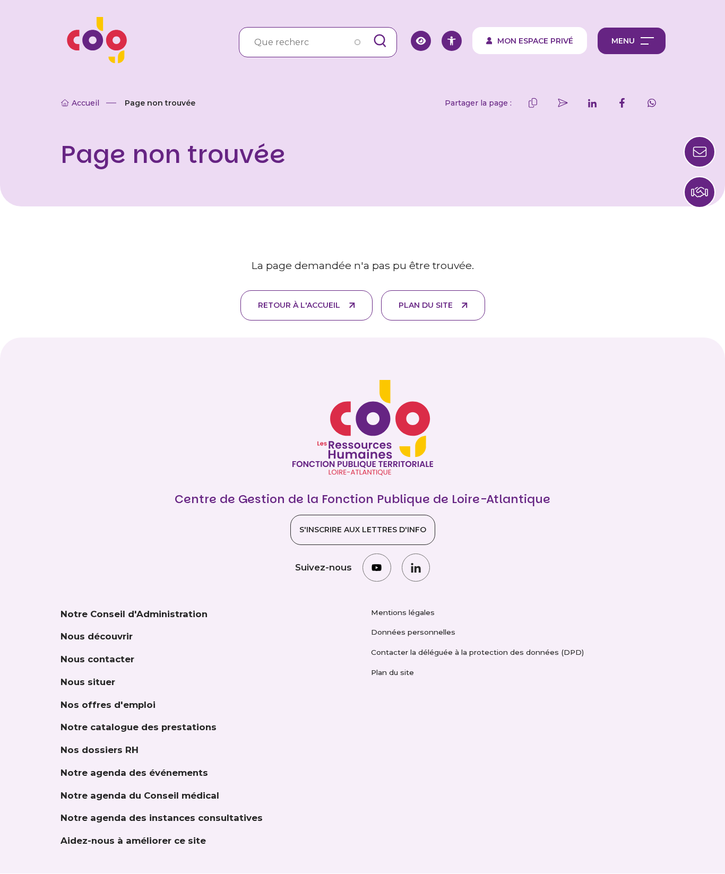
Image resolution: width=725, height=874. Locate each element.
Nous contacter (97, 659)
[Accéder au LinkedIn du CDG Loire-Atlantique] (416, 567)
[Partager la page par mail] (562, 103)
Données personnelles (413, 632)
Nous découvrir (97, 636)
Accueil (85, 103)
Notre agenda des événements (134, 772)
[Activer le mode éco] (421, 41)
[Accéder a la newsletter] (699, 152)
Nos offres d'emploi (108, 704)
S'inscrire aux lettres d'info (362, 529)
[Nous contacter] (699, 192)
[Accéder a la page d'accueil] (93, 40)
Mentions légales (403, 612)
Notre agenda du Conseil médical (140, 795)
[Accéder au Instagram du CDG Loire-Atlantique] (376, 567)
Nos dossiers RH (100, 750)
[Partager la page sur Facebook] (622, 103)
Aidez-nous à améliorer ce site (133, 840)
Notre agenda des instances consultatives (162, 817)
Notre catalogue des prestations (139, 727)
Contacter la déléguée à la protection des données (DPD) (477, 652)
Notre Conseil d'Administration (134, 614)
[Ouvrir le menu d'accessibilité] (452, 41)
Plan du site (426, 305)
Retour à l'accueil (299, 305)
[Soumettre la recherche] (380, 41)
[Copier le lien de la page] (533, 103)
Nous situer (88, 682)
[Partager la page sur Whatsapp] (651, 103)
